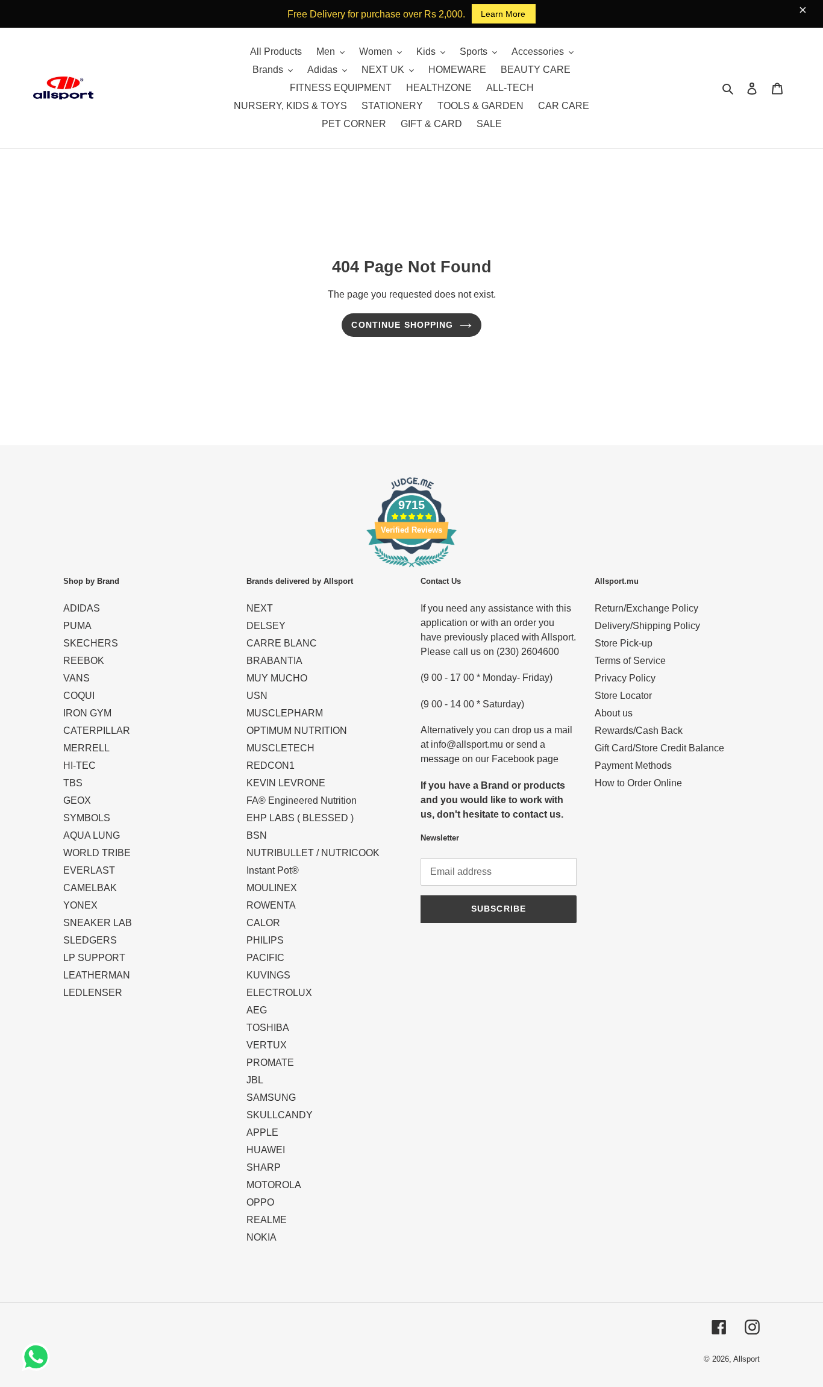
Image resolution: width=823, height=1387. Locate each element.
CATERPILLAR (96, 730)
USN (257, 695)
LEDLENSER (92, 993)
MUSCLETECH (280, 748)
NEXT (259, 608)
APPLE (262, 1132)
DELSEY (266, 626)
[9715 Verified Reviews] (411, 569)
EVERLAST (89, 870)
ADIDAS (81, 608)
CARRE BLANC (281, 643)
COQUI (79, 695)
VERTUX (266, 1045)
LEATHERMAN (96, 975)
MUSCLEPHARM (284, 713)
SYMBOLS (86, 818)
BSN (256, 835)
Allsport (746, 1359)
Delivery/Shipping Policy (647, 626)
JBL (254, 1080)
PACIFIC (265, 958)
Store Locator (623, 695)
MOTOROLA (273, 1185)
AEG (256, 1010)
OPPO (260, 1202)
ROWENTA (271, 905)
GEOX (77, 800)
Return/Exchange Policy (646, 608)
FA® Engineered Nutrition (301, 800)
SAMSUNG (271, 1097)
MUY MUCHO (276, 678)
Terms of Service (630, 661)
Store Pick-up (623, 643)
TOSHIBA (267, 1027)
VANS (76, 678)
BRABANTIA (274, 661)
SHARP (263, 1167)
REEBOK (83, 661)
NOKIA (261, 1237)
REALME (266, 1220)
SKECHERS (90, 643)
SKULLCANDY (279, 1115)
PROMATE (270, 1062)
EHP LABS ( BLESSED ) (300, 818)
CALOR (263, 923)
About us (614, 713)
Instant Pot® (272, 870)
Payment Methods (633, 765)
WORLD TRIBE (97, 853)
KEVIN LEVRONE (285, 783)
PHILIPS (265, 940)
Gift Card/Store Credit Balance (659, 748)
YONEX (80, 905)
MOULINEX (271, 888)
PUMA (77, 626)
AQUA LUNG (91, 835)
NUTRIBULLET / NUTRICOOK (313, 853)
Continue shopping (402, 325)
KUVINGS (268, 975)
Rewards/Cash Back (639, 730)
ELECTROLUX (279, 993)
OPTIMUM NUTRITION (296, 730)
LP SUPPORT (94, 958)
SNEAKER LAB (97, 923)
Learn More (503, 14)
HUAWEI (265, 1150)
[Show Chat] (39, 1357)
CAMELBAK (90, 888)
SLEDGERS (90, 940)
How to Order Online (638, 783)
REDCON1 (270, 765)
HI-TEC (79, 765)
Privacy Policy (625, 678)
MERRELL (86, 748)
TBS (73, 783)
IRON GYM (87, 713)
